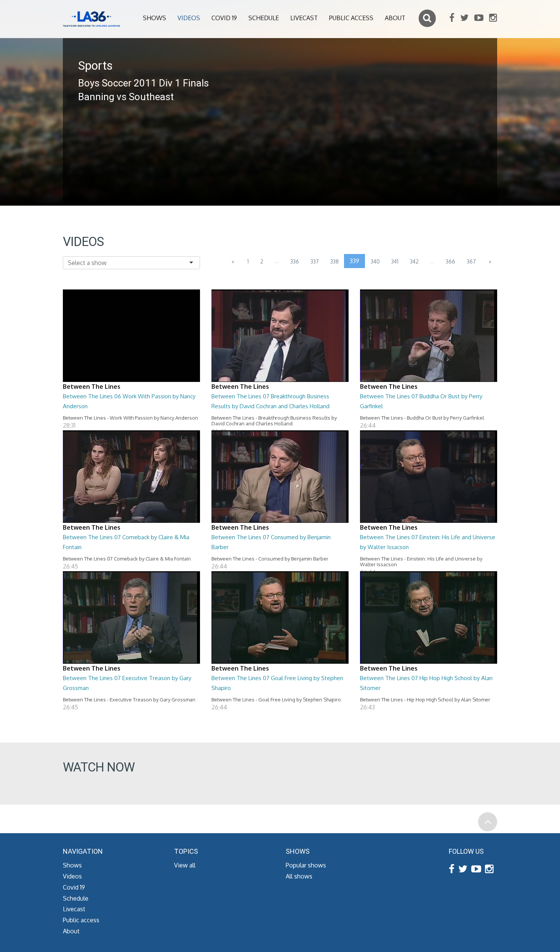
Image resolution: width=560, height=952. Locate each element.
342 (414, 261)
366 (450, 261)
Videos (189, 18)
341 (394, 261)
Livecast (304, 18)
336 (294, 261)
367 (471, 261)
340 (375, 261)
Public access (351, 18)
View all (184, 865)
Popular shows (306, 865)
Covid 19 (224, 18)
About (395, 18)
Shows (154, 18)
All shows (299, 876)
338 (334, 261)
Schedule (263, 18)
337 (314, 261)
